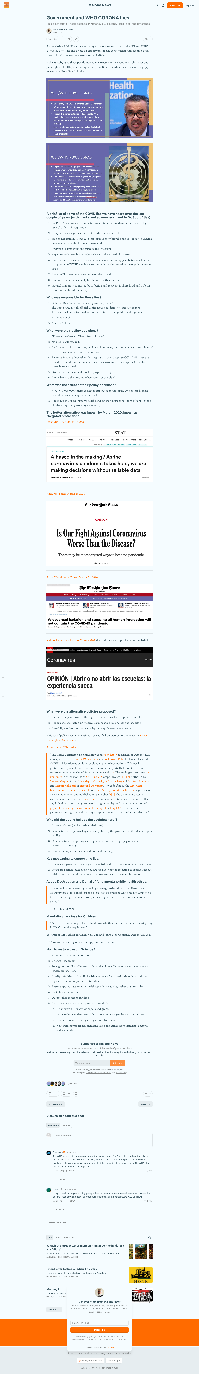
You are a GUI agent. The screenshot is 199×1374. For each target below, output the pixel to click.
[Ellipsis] (151, 1152)
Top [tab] (50, 1237)
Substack (85, 1367)
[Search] (157, 5)
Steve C (56, 1189)
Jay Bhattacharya (113, 781)
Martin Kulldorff (65, 786)
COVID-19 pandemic (85, 759)
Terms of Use (113, 1336)
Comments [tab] (53, 1125)
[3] (113, 772)
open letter (110, 755)
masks (78, 808)
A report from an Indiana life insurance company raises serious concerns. (83, 1253)
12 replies (60, 1179)
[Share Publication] (163, 5)
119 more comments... (56, 1222)
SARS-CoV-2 (94, 777)
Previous (57, 1104)
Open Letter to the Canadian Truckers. (72, 1269)
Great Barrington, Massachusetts (114, 790)
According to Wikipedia (61, 747)
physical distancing (61, 808)
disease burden (91, 799)
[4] (113, 795)
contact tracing (93, 808)
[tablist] (59, 1125)
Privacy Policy (121, 1339)
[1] (119, 759)
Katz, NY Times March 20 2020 (65, 494)
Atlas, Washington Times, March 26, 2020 (72, 577)
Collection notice (123, 1353)
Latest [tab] (57, 1237)
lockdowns (111, 759)
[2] (122, 759)
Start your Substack (92, 1360)
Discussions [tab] (68, 1237)
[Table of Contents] (3, 687)
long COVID (117, 808)
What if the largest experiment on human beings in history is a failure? (85, 1247)
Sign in (190, 5)
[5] (104, 808)
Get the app (114, 1360)
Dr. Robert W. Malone (63, 29)
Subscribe (175, 5)
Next (143, 1104)
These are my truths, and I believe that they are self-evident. (76, 1273)
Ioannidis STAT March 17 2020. (65, 422)
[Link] (42, 215)
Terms (110, 1353)
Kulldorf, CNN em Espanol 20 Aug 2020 (71, 640)
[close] (127, 1289)
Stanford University (140, 781)
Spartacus (58, 1152)
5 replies (60, 1209)
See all (52, 1309)
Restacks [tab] (65, 1125)
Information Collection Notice (98, 1339)
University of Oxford (89, 781)
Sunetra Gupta (59, 781)
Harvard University (91, 786)
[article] (99, 1253)
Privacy (102, 1353)
